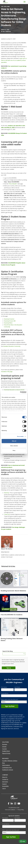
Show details (20, 436)
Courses (4, 749)
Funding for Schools (7, 770)
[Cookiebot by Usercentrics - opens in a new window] (20, 392)
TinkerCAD (7, 514)
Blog (3, 763)
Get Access (5, 781)
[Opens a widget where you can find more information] (23, 841)
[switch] (24, 421)
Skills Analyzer (6, 765)
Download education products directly (14, 390)
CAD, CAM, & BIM (5, 6)
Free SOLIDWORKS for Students (11, 615)
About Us (4, 777)
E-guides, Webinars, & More (9, 761)
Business (4, 744)
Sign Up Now (9, 706)
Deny (14, 450)
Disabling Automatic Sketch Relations (13, 591)
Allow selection (14, 445)
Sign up (9, 668)
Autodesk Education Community (11, 346)
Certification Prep (7, 767)
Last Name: (17, 687)
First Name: (4, 687)
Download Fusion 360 (10, 321)
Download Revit (8, 323)
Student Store (6, 751)
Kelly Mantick (7, 31)
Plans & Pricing (6, 753)
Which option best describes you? (10, 699)
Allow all (14, 441)
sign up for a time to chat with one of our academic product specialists (14, 60)
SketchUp (6, 493)
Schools (4, 746)
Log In (4, 788)
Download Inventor (9, 319)
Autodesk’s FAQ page (6, 371)
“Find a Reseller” (13, 184)
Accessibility (5, 786)
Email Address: (5, 693)
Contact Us (5, 779)
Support (4, 784)
